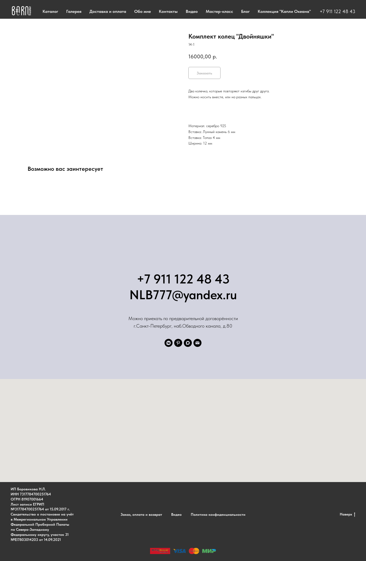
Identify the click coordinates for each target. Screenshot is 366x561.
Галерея (73, 11)
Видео (192, 11)
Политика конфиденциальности (218, 514)
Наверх (346, 514)
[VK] (169, 343)
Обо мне (142, 11)
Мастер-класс (219, 11)
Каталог (50, 11)
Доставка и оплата (107, 11)
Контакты (168, 11)
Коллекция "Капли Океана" (284, 11)
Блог (245, 11)
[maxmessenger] (188, 343)
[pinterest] (178, 343)
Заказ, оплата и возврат (141, 514)
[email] (197, 343)
